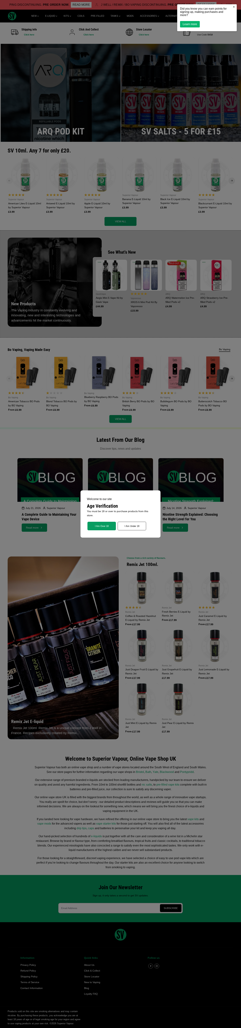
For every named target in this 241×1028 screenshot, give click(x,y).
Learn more (190, 24)
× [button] (234, 7)
